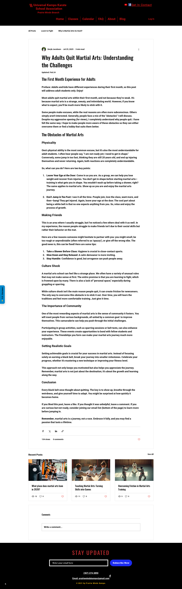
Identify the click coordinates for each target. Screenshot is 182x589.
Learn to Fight (47, 31)
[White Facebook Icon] (110, 576)
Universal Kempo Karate (49, 5)
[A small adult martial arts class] (134, 470)
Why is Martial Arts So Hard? (70, 31)
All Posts (32, 31)
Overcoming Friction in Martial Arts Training (134, 487)
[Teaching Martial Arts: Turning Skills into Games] (91, 470)
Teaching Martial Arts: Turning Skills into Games (89, 487)
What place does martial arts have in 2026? (47, 487)
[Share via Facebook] (43, 431)
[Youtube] (125, 4)
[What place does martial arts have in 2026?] (48, 470)
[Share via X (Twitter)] (49, 431)
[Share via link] (62, 431)
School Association (47, 9)
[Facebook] (129, 4)
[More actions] (138, 49)
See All (151, 454)
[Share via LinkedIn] (56, 431)
